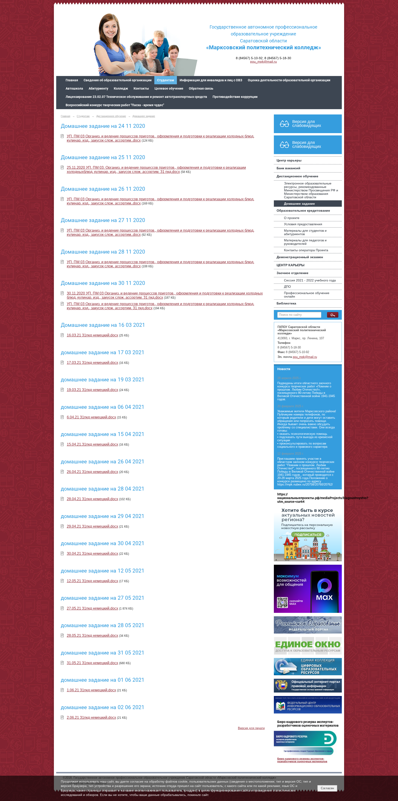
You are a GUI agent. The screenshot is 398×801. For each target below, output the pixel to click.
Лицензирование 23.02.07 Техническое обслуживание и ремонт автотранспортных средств (136, 97)
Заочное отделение (292, 273)
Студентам (165, 80)
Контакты (141, 88)
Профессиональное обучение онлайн (306, 294)
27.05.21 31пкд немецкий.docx (92, 608)
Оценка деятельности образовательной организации (289, 80)
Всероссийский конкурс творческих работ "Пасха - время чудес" (115, 105)
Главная (72, 80)
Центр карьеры (289, 160)
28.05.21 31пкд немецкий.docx (92, 635)
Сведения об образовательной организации (118, 80)
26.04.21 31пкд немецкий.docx (92, 472)
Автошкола (74, 88)
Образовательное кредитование (303, 210)
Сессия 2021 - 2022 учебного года (310, 280)
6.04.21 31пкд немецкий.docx (91, 417)
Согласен (327, 788)
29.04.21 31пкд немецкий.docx (92, 526)
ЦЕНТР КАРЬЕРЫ (290, 265)
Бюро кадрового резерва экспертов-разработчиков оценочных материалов (302, 760)
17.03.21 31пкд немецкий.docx (92, 363)
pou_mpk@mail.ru (263, 61)
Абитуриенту (98, 88)
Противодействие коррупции (235, 97)
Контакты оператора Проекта (306, 250)
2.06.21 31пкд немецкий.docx (91, 717)
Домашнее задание (143, 116)
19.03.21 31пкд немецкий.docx (92, 390)
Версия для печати (251, 728)
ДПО (287, 286)
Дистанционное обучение (111, 116)
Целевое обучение (169, 88)
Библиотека (286, 303)
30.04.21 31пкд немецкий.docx (92, 553)
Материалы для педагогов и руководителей (305, 242)
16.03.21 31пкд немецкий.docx (92, 335)
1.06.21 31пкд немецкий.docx (91, 690)
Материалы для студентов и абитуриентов (305, 232)
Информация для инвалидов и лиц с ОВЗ (211, 80)
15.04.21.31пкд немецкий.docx (92, 444)
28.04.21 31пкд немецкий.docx (92, 499)
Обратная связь (201, 88)
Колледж (121, 88)
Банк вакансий (288, 168)
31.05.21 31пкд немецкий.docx (92, 663)
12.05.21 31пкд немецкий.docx (92, 581)
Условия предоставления (303, 224)
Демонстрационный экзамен (300, 257)
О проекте (291, 218)
